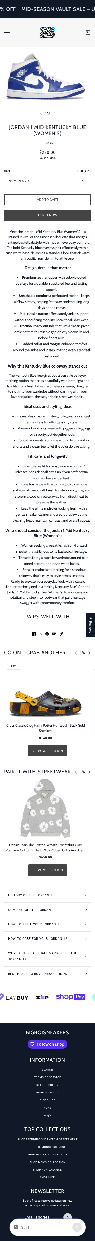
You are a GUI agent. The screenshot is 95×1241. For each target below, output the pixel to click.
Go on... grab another (35, 652)
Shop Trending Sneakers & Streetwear (47, 1139)
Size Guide (47, 1100)
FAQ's (48, 1115)
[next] (54, 113)
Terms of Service (47, 1077)
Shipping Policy (47, 1092)
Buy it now (47, 215)
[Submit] (67, 1217)
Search (47, 1069)
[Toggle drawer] (7, 32)
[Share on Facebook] (34, 634)
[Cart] (88, 32)
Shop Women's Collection (47, 1154)
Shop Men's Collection (47, 1162)
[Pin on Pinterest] (47, 634)
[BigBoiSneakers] (47, 32)
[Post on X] (40, 634)
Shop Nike (47, 1177)
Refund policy (47, 1085)
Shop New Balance (47, 1169)
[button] (61, 634)
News (48, 1107)
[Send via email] (54, 634)
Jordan (47, 143)
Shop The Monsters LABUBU (47, 1146)
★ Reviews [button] (90, 625)
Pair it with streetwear (37, 772)
